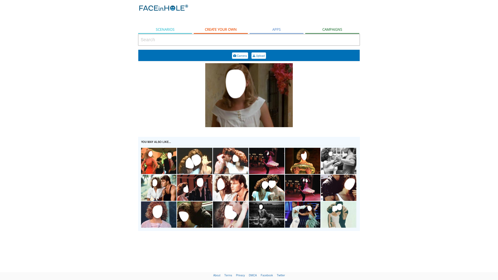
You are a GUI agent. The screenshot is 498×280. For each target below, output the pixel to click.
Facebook (267, 275)
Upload (260, 56)
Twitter (281, 275)
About (216, 275)
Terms (228, 275)
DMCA (253, 275)
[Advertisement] (463, 62)
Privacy (240, 275)
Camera (241, 56)
